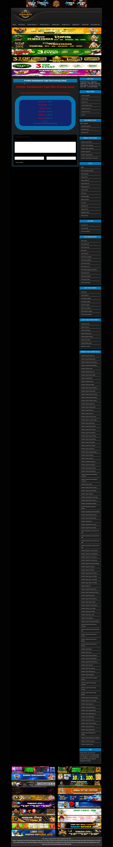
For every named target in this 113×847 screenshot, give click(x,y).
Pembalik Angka (85, 196)
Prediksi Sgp (55, 24)
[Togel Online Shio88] (79, 826)
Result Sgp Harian (85, 323)
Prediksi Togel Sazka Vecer (87, 614)
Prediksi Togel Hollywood (87, 455)
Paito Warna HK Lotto (83, 842)
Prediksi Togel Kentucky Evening (89, 487)
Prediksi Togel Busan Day (87, 381)
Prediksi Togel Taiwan (86, 652)
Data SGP (70, 840)
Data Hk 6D (85, 24)
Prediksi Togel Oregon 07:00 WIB (89, 576)
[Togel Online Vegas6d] (33, 791)
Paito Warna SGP (59, 840)
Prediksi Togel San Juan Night (88, 608)
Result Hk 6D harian (85, 339)
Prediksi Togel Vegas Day (87, 704)
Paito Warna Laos (85, 266)
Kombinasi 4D (84, 206)
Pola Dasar (83, 193)
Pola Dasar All (84, 190)
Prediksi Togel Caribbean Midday (89, 397)
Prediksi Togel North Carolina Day (89, 560)
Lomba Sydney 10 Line (86, 105)
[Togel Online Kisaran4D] (56, 52)
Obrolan (83, 115)
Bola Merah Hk (84, 132)
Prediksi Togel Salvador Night (88, 602)
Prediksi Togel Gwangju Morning (89, 452)
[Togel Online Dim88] (56, 38)
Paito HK (97, 83)
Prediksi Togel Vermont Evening (88, 723)
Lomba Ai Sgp (84, 98)
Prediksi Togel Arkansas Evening (89, 362)
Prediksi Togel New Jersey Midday (89, 553)
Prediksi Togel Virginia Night (88, 729)
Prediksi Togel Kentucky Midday (88, 490)
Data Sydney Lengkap (86, 314)
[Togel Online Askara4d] (33, 798)
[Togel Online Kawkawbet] (33, 783)
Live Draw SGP (28, 842)
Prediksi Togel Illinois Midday (88, 464)
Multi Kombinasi (85, 199)
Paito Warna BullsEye (86, 260)
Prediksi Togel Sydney (86, 142)
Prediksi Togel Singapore (87, 145)
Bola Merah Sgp (85, 129)
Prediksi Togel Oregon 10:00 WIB (89, 579)
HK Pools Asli (67, 844)
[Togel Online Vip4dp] (79, 783)
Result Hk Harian (85, 327)
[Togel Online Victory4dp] (33, 776)
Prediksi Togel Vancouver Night (88, 700)
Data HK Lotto (92, 842)
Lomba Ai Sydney (85, 95)
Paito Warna (22, 24)
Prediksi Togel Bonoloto (87, 368)
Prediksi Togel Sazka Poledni (88, 611)
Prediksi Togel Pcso (86, 151)
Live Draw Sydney (92, 86)
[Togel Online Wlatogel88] (33, 812)
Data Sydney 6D (95, 24)
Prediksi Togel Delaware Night (88, 426)
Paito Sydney (84, 85)
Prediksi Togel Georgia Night (88, 442)
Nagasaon (94, 82)
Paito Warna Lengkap (86, 256)
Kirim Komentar (19, 162)
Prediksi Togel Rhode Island (87, 595)
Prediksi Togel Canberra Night (88, 391)
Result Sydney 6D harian (87, 336)
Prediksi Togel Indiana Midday (88, 471)
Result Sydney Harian (86, 333)
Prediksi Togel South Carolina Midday (90, 621)
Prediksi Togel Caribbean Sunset (89, 400)
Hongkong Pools (85, 82)
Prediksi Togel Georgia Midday (88, 439)
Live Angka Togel (94, 755)
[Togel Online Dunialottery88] (79, 791)
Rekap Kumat (84, 177)
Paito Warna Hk (85, 253)
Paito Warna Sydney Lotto (70, 842)
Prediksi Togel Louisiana (87, 494)
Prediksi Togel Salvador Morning (89, 598)
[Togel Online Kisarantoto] (56, 59)
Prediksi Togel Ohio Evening (87, 566)
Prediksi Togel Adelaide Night (88, 359)
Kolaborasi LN (84, 209)
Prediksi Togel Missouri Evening (88, 524)
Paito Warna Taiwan (85, 282)
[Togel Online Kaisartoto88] (33, 826)
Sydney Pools (42, 842)
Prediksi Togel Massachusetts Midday (90, 511)
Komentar (27, 83)
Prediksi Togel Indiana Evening (88, 468)
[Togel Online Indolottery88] (79, 805)
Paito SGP (90, 83)
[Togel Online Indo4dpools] (33, 833)
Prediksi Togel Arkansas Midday (89, 365)
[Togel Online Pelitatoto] (56, 66)
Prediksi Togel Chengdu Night (88, 407)
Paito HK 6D (83, 753)
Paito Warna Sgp (85, 247)
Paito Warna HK (27, 840)
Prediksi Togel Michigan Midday (88, 518)
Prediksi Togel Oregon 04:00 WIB (89, 573)
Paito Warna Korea (85, 263)
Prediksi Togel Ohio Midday (87, 570)
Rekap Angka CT (85, 180)
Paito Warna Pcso (85, 273)
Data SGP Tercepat (85, 759)
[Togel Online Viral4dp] (56, 73)
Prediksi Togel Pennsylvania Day (88, 589)
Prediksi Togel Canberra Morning (89, 387)
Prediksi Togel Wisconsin (87, 744)
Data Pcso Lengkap (86, 308)
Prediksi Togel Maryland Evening (89, 500)
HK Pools (88, 761)
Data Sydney (77, 840)
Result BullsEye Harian (86, 343)
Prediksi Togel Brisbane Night (88, 375)
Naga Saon (83, 83)
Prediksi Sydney (44, 24)
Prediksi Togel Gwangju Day (87, 448)
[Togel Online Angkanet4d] (79, 812)
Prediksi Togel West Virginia (87, 741)
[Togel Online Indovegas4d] (79, 833)
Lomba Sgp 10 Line (85, 108)
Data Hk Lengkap (85, 304)
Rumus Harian (84, 215)
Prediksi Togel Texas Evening (88, 668)
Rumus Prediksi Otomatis (87, 170)
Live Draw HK (93, 85)
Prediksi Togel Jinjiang (86, 484)
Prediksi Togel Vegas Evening (88, 707)
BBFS (82, 167)
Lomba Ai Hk (84, 102)
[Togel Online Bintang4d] (33, 805)
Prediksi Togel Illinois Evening (88, 461)
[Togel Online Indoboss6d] (79, 769)
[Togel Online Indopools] (79, 819)
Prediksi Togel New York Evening (89, 557)
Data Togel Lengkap (86, 298)
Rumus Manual (84, 173)
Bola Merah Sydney (85, 126)
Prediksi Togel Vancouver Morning (89, 697)
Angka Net (20, 840)
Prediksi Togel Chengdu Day (88, 403)
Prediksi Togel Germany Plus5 (88, 445)
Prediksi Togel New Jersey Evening (89, 550)
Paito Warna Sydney (86, 276)
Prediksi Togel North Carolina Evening (90, 563)
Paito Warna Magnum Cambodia (89, 269)
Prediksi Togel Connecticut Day (88, 416)
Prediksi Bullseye (31, 24)
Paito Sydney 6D (85, 244)
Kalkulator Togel (85, 212)
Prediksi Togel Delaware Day (88, 423)
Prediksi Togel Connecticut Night (89, 420)
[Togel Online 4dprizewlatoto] (33, 819)
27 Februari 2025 (19, 83)
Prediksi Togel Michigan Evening (89, 514)
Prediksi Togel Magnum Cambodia (89, 158)
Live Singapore (84, 757)
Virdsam (14, 840)
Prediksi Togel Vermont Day (87, 720)
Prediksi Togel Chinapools (87, 410)
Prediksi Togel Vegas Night (87, 716)
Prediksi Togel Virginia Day (87, 726)
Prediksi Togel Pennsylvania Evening (89, 592)
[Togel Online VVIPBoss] (56, 31)
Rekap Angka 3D (85, 183)
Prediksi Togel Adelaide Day (88, 355)
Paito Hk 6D (84, 250)
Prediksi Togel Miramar (86, 521)
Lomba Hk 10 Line (85, 111)
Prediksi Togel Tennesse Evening (89, 655)
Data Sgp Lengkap (85, 301)
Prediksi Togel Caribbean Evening (89, 394)
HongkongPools (59, 842)
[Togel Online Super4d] (56, 45)
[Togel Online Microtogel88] (33, 769)
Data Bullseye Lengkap (86, 311)
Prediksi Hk (76, 24)
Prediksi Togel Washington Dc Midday (90, 737)
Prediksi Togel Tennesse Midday (89, 658)
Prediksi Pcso (65, 24)
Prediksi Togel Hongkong (87, 148)
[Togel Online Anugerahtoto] (79, 798)
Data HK (66, 840)
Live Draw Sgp (84, 228)
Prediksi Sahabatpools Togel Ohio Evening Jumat (45, 81)
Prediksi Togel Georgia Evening (88, 436)
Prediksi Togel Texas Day (87, 665)
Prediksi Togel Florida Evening (88, 429)
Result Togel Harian (85, 330)
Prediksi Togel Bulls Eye (86, 154)
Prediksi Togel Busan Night (87, 384)
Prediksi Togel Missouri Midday (88, 527)
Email (47, 155)
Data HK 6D (83, 840)
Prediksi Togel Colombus (87, 413)
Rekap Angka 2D (85, 186)
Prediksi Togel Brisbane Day (87, 371)
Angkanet (35, 842)
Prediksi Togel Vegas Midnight (88, 710)
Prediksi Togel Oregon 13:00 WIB (89, 582)
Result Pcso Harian (85, 346)
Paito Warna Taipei (85, 279)
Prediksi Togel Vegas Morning (88, 713)
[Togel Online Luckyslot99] (79, 776)
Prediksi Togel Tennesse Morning (89, 661)
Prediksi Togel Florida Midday (88, 432)
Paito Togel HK (84, 123)
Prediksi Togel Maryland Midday (88, 503)
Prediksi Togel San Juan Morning (89, 605)
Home (14, 24)
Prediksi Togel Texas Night (87, 674)
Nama (16, 155)
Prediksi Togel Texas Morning (88, 671)
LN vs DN (83, 202)
